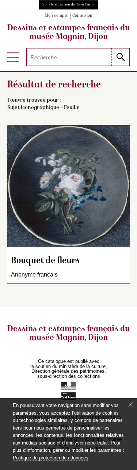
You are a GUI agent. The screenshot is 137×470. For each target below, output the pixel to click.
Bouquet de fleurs (45, 261)
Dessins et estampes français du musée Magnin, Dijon (68, 33)
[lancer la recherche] (120, 57)
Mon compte (56, 15)
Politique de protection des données (50, 458)
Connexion (82, 15)
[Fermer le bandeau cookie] (130, 404)
